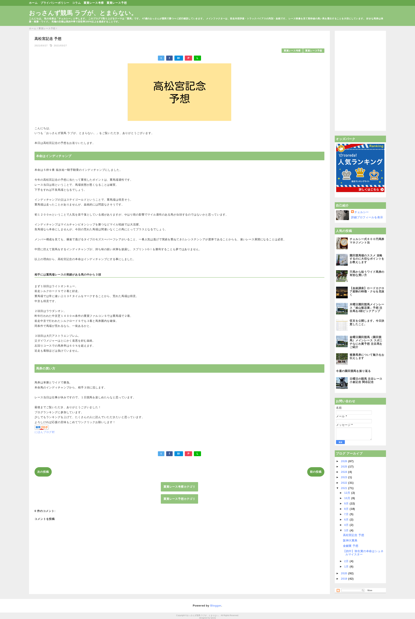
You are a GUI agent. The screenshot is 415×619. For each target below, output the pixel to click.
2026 (344, 461)
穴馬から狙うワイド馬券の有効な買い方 (367, 273)
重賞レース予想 (117, 2)
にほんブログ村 (45, 432)
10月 (347, 498)
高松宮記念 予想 (353, 535)
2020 (344, 573)
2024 (344, 471)
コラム (76, 2)
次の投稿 (43, 471)
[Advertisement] (360, 80)
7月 (347, 514)
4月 (347, 524)
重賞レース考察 (94, 2)
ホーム (33, 2)
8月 (347, 508)
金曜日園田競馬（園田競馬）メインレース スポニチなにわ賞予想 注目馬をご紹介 (366, 342)
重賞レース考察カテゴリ (179, 486)
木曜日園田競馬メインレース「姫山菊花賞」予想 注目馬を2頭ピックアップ (367, 308)
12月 (347, 492)
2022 (344, 482)
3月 (347, 530)
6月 (347, 519)
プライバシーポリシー (55, 2)
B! (178, 58)
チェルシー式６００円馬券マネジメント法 (367, 241)
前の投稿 (315, 471)
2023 (344, 477)
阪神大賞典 (350, 540)
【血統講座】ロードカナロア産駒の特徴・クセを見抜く (367, 291)
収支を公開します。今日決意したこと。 (367, 322)
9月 (347, 503)
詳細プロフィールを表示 (367, 217)
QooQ (213, 618)
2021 (344, 488)
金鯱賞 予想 (350, 545)
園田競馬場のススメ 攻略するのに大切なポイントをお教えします (367, 259)
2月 (347, 561)
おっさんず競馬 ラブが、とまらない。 (83, 12)
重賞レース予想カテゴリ (179, 498)
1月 (347, 566)
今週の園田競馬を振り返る (353, 371)
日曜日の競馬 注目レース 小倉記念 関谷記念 (366, 380)
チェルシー (361, 212)
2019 (344, 578)
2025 (344, 466)
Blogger (215, 605)
